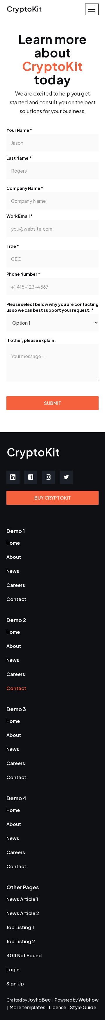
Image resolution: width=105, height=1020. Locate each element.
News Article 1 (22, 899)
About (13, 557)
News (12, 571)
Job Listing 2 (20, 941)
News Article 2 (22, 913)
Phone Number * (23, 274)
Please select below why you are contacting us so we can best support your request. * (52, 307)
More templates (27, 1007)
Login (13, 969)
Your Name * (19, 130)
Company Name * (24, 188)
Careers (15, 585)
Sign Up (15, 983)
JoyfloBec (40, 1000)
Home (13, 543)
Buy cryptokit (52, 498)
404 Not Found (24, 955)
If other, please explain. (31, 340)
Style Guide (83, 1007)
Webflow (88, 1000)
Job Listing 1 (20, 927)
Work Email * (19, 216)
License (57, 1007)
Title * (12, 246)
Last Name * (19, 158)
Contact (16, 599)
